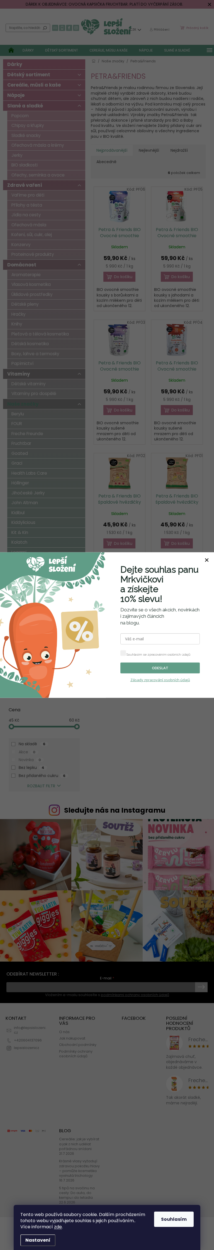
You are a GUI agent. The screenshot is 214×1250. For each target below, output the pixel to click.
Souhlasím (174, 1219)
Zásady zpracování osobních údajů (160, 679)
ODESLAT (160, 667)
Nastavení (37, 1240)
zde (58, 1227)
